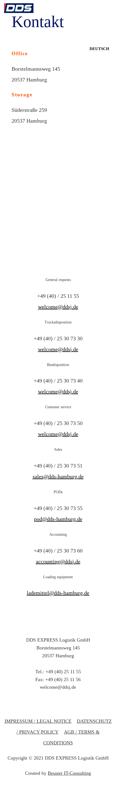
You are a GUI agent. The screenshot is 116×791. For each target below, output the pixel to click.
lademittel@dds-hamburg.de (58, 593)
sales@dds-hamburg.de (58, 476)
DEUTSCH (99, 49)
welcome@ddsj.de (58, 307)
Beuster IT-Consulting (69, 773)
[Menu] (108, 24)
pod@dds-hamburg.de (58, 519)
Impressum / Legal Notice (38, 721)
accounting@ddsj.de (58, 561)
